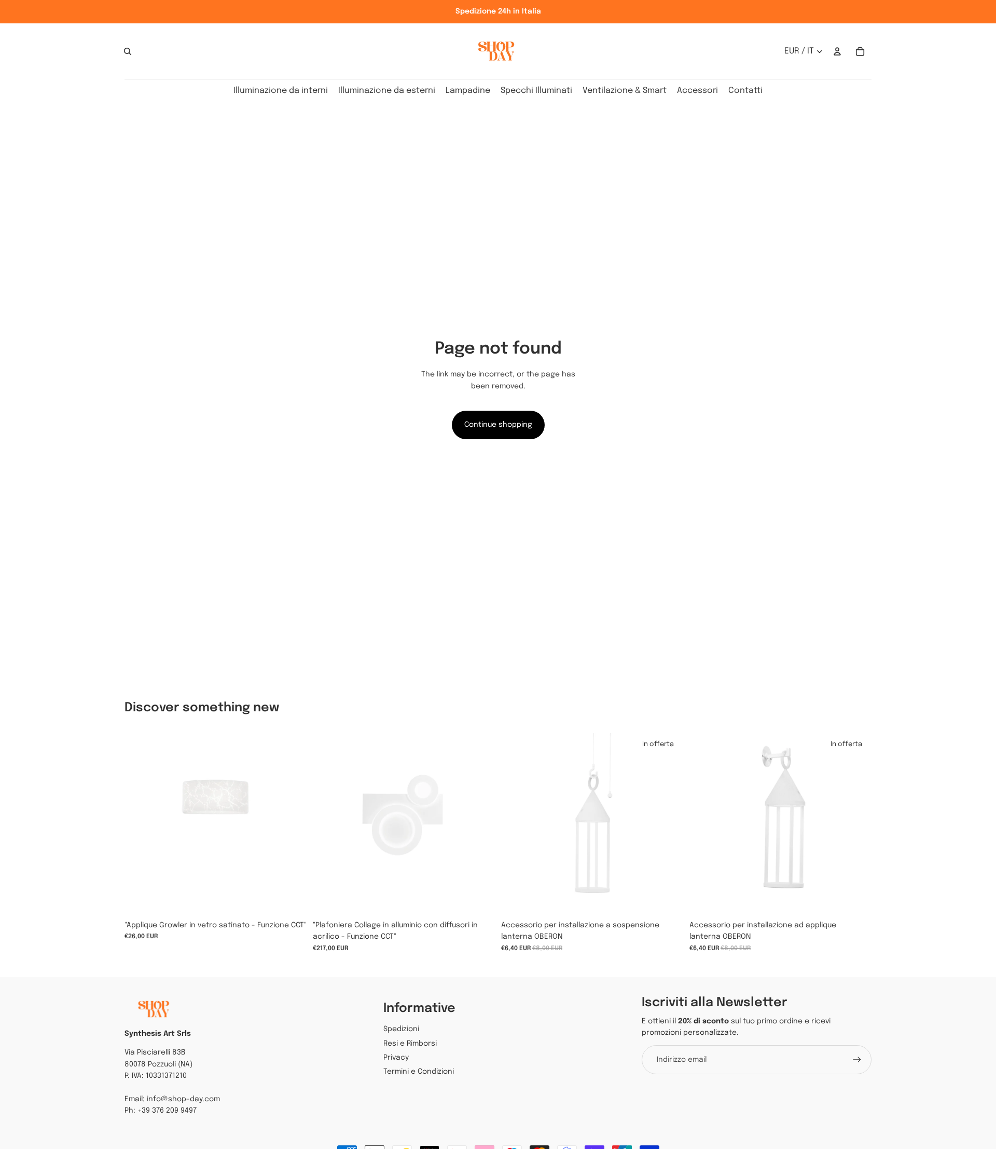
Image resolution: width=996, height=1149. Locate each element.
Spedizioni (401, 1029)
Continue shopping (498, 424)
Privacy (396, 1057)
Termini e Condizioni (418, 1071)
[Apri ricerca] (127, 51)
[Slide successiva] (479, 824)
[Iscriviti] (857, 1060)
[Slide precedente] (328, 824)
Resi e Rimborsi (410, 1043)
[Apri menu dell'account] (837, 51)
